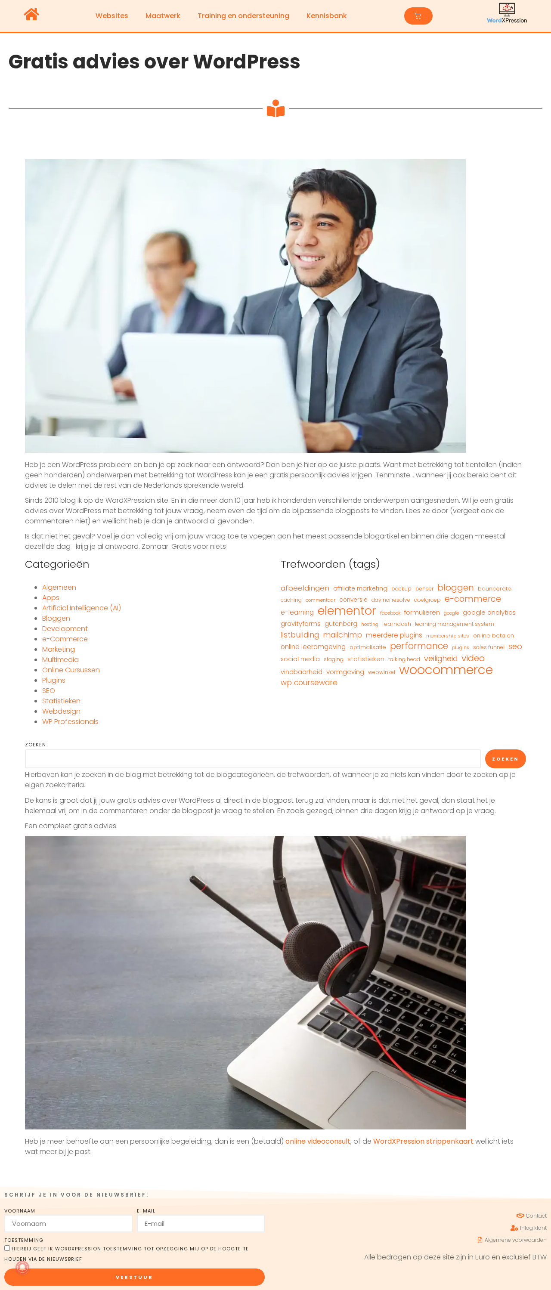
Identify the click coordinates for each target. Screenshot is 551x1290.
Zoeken (35, 744)
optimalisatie (368, 647)
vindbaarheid (301, 672)
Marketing (58, 649)
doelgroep (427, 599)
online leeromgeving (313, 646)
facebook (390, 613)
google (451, 612)
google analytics (489, 612)
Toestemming (23, 1240)
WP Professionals (70, 722)
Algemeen (59, 587)
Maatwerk (162, 16)
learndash (396, 624)
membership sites (447, 635)
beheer (424, 588)
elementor (347, 611)
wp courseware (309, 682)
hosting (369, 624)
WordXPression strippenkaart (423, 1141)
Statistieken (61, 701)
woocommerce (446, 670)
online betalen (493, 635)
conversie (353, 600)
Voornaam (19, 1210)
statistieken (365, 659)
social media (300, 659)
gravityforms (301, 623)
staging (334, 659)
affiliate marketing (360, 589)
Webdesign (61, 711)
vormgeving (345, 671)
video (473, 658)
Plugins (53, 680)
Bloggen (56, 618)
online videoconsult (317, 1141)
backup (401, 588)
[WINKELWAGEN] (418, 16)
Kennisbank (326, 16)
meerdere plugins (394, 635)
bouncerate (494, 588)
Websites (112, 16)
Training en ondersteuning (243, 16)
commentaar (320, 600)
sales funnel (489, 647)
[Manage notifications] (22, 1268)
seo (515, 646)
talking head (404, 659)
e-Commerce (65, 639)
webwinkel (381, 672)
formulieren (422, 612)
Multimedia (60, 660)
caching (291, 599)
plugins (460, 647)
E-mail (146, 1210)
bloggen (455, 587)
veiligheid (441, 658)
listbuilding (300, 635)
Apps (50, 598)
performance (419, 646)
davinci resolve (390, 599)
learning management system (454, 624)
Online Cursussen (71, 670)
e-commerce (473, 599)
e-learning (297, 612)
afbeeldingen (305, 588)
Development (65, 629)
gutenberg (341, 623)
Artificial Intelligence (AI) (81, 608)
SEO (48, 691)
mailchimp (342, 635)
